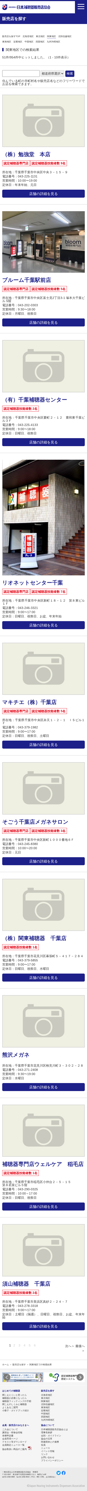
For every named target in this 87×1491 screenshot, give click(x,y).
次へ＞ (70, 1346)
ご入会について (10, 1429)
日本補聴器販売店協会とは (54, 1429)
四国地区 (40, 41)
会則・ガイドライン (51, 1435)
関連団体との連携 (50, 1442)
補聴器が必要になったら (14, 1398)
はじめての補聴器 (11, 1391)
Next (80, 1377)
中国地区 (29, 41)
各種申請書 (7, 1435)
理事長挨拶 (46, 1432)
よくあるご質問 (10, 1407)
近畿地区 (17, 41)
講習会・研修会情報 (12, 1432)
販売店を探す (19, 1364)
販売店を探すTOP (11, 36)
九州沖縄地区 (53, 41)
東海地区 (6, 41)
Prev (6, 1377)
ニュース (45, 1448)
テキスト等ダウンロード (14, 1442)
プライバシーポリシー (52, 1460)
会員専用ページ (10, 1438)
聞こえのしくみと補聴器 (14, 1404)
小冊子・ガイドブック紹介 (15, 1410)
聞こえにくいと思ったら (14, 1395)
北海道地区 (28, 36)
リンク (44, 1454)
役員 (43, 1445)
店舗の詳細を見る (43, 193)
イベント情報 (47, 1451)
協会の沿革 (46, 1438)
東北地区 (40, 36)
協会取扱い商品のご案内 (14, 1449)
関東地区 (51, 36)
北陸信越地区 (65, 36)
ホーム (5, 1364)
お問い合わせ (47, 1457)
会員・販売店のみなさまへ (15, 1425)
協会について (47, 1425)
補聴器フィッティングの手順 (16, 1401)
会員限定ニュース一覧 (13, 1445)
